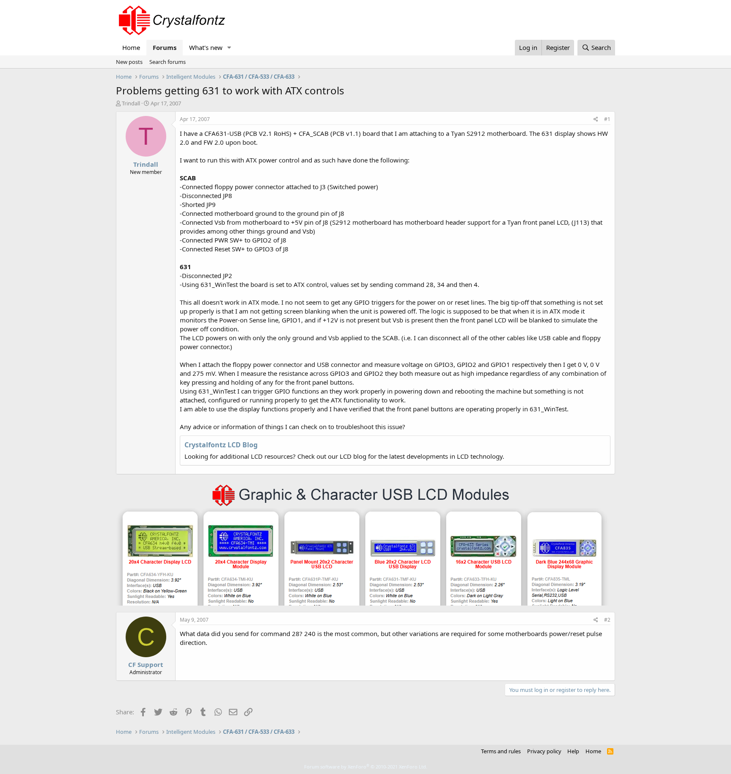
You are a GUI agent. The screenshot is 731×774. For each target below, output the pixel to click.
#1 (607, 119)
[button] (229, 47)
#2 (607, 619)
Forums (164, 47)
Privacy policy (544, 751)
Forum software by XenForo (365, 766)
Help (573, 751)
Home (131, 47)
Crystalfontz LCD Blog (221, 444)
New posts (129, 62)
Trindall (131, 103)
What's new (206, 47)
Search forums (167, 62)
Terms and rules (501, 751)
